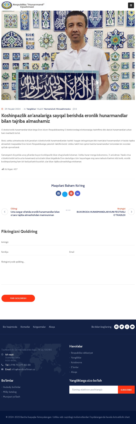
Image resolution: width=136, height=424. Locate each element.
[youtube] (132, 326)
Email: (20, 369)
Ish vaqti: (9, 354)
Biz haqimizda (10, 327)
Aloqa (52, 327)
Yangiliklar (31, 109)
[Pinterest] (71, 193)
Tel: (18, 365)
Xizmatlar (25, 327)
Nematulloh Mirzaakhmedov (57, 109)
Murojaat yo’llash (11, 396)
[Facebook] (58, 193)
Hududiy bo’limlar (11, 387)
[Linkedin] (77, 193)
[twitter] (121, 326)
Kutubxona (76, 362)
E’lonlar (74, 367)
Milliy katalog (9, 392)
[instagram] (127, 326)
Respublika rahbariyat (82, 353)
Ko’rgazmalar (39, 327)
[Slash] (68, 210)
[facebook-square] (116, 326)
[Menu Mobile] (131, 5)
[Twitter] (64, 194)
